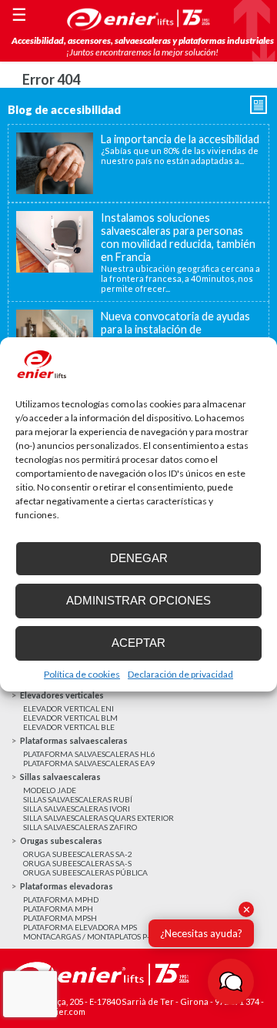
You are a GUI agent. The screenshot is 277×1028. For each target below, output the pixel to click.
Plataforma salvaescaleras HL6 (89, 753)
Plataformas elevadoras (66, 886)
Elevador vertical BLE (69, 727)
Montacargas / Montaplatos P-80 (91, 936)
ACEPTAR (138, 642)
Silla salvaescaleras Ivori (76, 808)
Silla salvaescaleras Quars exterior (98, 817)
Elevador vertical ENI (68, 708)
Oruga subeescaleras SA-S (77, 863)
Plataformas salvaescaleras (74, 740)
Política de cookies (82, 674)
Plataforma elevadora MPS (80, 927)
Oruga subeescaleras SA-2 (77, 854)
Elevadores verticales (62, 695)
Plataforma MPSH (60, 918)
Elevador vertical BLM (70, 717)
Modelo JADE (49, 790)
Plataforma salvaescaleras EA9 (89, 763)
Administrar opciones (138, 600)
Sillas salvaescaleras (60, 777)
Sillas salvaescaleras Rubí (77, 799)
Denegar (139, 557)
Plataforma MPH (58, 908)
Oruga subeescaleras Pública (85, 872)
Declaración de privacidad (180, 674)
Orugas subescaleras (61, 840)
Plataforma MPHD (60, 899)
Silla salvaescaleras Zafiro (80, 827)
